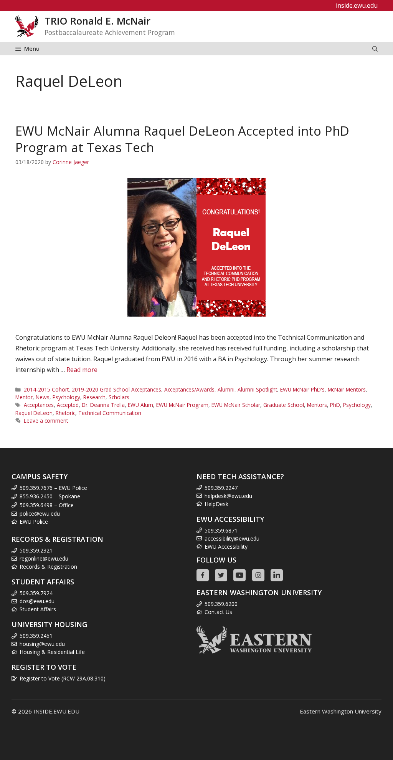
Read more (81, 369)
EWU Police (34, 521)
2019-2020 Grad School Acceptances (116, 389)
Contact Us (218, 612)
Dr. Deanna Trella (103, 404)
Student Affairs (38, 609)
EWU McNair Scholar (235, 404)
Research (94, 397)
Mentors (317, 404)
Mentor (24, 397)
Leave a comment (46, 420)
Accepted (68, 404)
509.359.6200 (221, 603)
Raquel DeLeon (34, 413)
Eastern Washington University (340, 711)
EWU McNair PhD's (302, 389)
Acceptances (39, 404)
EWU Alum (140, 404)
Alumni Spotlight (257, 389)
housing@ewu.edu (42, 643)
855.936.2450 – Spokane (50, 496)
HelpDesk (216, 504)
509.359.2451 (36, 635)
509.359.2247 (221, 487)
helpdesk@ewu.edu (228, 495)
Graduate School (283, 404)
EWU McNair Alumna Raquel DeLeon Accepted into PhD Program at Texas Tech (182, 139)
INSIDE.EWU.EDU (56, 711)
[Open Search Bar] (375, 48)
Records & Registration (48, 566)
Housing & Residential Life (52, 651)
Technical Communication (109, 413)
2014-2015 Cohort (46, 389)
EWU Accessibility (226, 546)
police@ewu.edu (40, 513)
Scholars (119, 397)
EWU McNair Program (182, 404)
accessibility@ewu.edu (232, 538)
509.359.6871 (221, 530)
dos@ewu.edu (37, 601)
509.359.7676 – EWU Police (53, 487)
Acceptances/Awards (189, 389)
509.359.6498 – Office (47, 505)
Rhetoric (65, 413)
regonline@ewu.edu (44, 558)
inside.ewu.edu (357, 5)
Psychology (66, 397)
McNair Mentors (347, 389)
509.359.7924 (36, 593)
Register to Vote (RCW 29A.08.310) (63, 678)
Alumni (226, 389)
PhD (335, 404)
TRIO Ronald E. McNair (97, 21)
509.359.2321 (36, 550)
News (43, 397)
